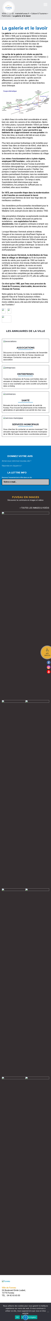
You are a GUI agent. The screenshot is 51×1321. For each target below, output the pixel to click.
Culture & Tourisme (39, 14)
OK (17, 1317)
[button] (25, 1317)
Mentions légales (29, 1317)
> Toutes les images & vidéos (34, 508)
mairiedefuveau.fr (22, 14)
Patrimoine (6, 16)
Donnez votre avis (20, 456)
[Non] (48, 1312)
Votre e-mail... (10, 482)
